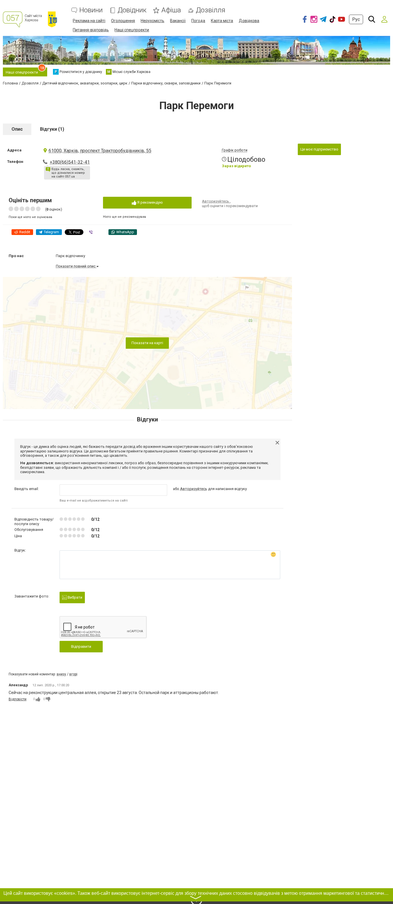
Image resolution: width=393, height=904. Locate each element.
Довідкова (249, 20)
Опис (17, 129)
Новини (91, 10)
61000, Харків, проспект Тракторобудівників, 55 (100, 150)
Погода (198, 20)
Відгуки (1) (52, 129)
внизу (61, 674)
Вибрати (74, 597)
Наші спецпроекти (132, 30)
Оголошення (123, 20)
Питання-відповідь (91, 30)
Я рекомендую (149, 202)
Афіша (171, 10)
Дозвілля (210, 10)
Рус (356, 19)
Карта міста (222, 20)
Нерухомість (152, 20)
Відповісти (17, 699)
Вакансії (178, 20)
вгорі (73, 674)
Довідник (132, 10)
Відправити (81, 646)
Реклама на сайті (89, 20)
